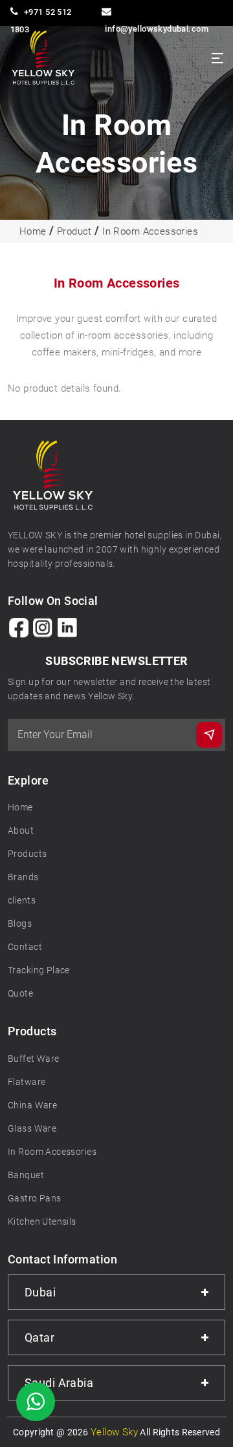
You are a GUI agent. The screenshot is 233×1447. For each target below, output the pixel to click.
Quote (20, 993)
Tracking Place (39, 970)
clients (22, 900)
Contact (25, 947)
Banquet (26, 1175)
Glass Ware (32, 1128)
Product (74, 231)
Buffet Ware (34, 1058)
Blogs (20, 923)
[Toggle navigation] (217, 58)
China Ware (32, 1105)
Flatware (26, 1082)
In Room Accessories (150, 231)
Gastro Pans (34, 1198)
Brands (23, 877)
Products (27, 854)
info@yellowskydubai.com (156, 29)
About (21, 830)
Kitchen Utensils (42, 1221)
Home (33, 231)
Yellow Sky (114, 1432)
